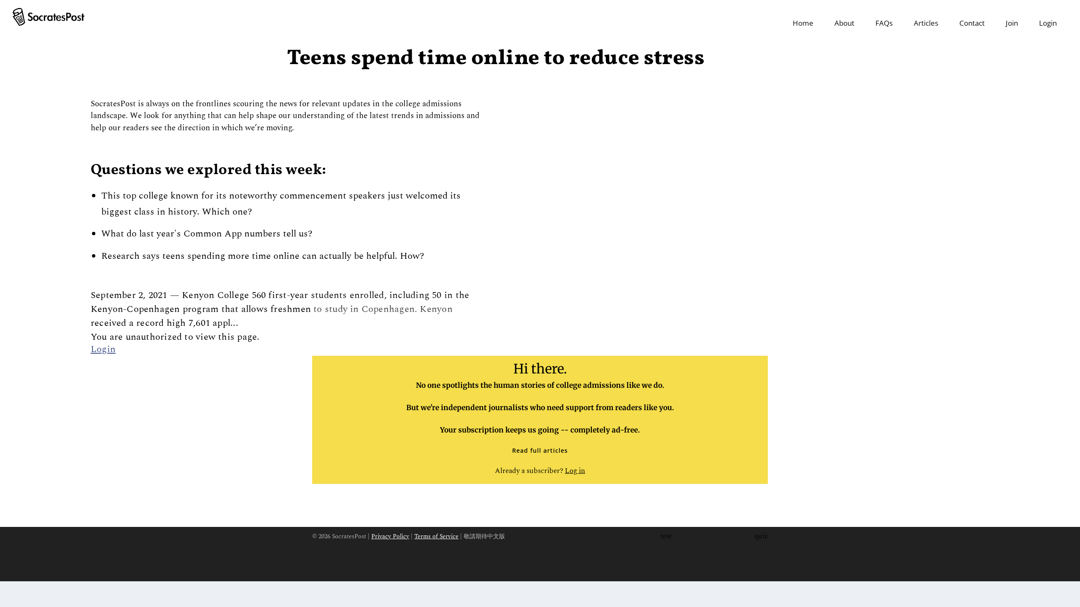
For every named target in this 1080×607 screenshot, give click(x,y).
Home (803, 23)
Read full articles (540, 450)
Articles (926, 23)
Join (1012, 23)
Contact (972, 23)
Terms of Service (436, 536)
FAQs (884, 23)
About (844, 23)
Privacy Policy (390, 536)
